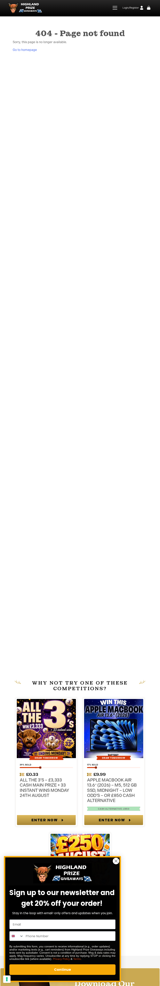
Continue (62, 969)
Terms (77, 958)
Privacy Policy (61, 958)
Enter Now (44, 820)
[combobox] (17, 936)
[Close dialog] (116, 861)
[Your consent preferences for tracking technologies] (7, 979)
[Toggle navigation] (112, 7)
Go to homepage (25, 50)
